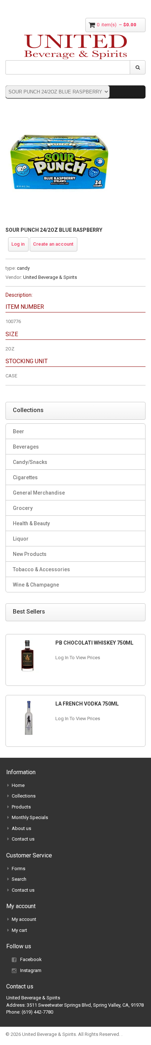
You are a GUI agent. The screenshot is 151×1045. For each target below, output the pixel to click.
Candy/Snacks (30, 462)
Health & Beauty (31, 523)
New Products (30, 554)
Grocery (23, 508)
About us (21, 828)
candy (23, 268)
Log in (18, 244)
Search (19, 879)
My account (24, 919)
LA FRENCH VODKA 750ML (87, 704)
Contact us (23, 839)
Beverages (26, 447)
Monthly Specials (30, 817)
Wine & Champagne (36, 585)
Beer (18, 431)
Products (21, 807)
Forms (18, 868)
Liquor (21, 539)
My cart (19, 930)
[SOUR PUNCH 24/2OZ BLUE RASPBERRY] (58, 113)
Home (18, 785)
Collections (24, 796)
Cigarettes (25, 477)
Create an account (53, 244)
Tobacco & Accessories (41, 569)
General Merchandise (39, 493)
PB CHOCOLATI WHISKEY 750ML (94, 643)
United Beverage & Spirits (50, 277)
